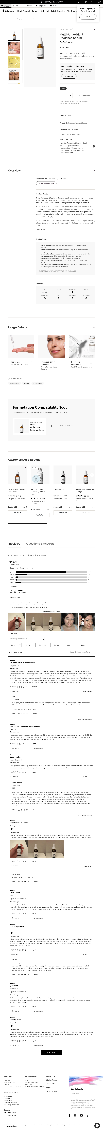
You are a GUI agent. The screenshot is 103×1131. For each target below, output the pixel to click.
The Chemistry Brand (43, 6)
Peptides (26, 383)
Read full (19, 364)
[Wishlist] (94, 29)
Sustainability (8, 1098)
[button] (23, 11)
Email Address (75, 1093)
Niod (17, 5)
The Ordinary (7, 6)
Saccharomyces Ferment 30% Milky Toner (38, 491)
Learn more (40, 229)
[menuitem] (5, 6)
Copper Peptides (14, 383)
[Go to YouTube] (81, 1115)
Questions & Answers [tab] (40, 543)
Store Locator (51, 1091)
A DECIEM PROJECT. (11, 1126)
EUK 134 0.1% (59, 489)
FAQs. (87, 101)
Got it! (88, 16)
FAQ (26, 1080)
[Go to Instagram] (75, 1115)
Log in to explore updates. (51, 2)
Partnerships (8, 1100)
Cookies (81, 1125)
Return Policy (29, 1084)
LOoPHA (29, 5)
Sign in (49, 1088)
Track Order (50, 1084)
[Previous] (32, 2)
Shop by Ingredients (23, 19)
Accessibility (8, 1096)
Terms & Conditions (39, 1125)
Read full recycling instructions (81, 367)
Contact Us (50, 1076)
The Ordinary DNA (9, 1082)
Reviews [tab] (14, 543)
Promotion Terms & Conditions (34, 1086)
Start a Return (51, 1080)
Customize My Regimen (46, 183)
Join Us (6, 1084)
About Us (7, 1080)
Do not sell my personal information (66, 1125)
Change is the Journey (11, 1102)
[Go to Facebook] (69, 1115)
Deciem (55, 5)
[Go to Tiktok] (88, 1115)
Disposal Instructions (31, 1082)
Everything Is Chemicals (11, 1104)
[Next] (71, 2)
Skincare (11, 19)
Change (14, 1112)
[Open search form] (78, 2)
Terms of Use (79, 1107)
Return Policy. (75, 103)
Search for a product (66, 425)
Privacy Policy (51, 1125)
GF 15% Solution (37, 383)
